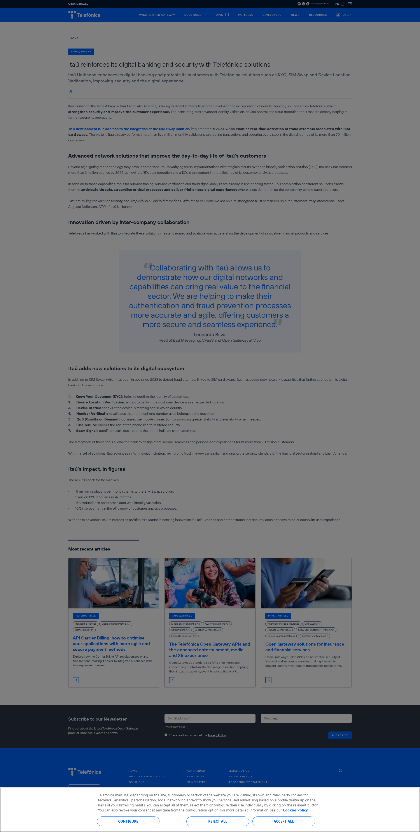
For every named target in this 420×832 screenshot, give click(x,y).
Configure (128, 821)
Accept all (284, 821)
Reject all (218, 821)
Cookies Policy (295, 810)
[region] (210, 809)
